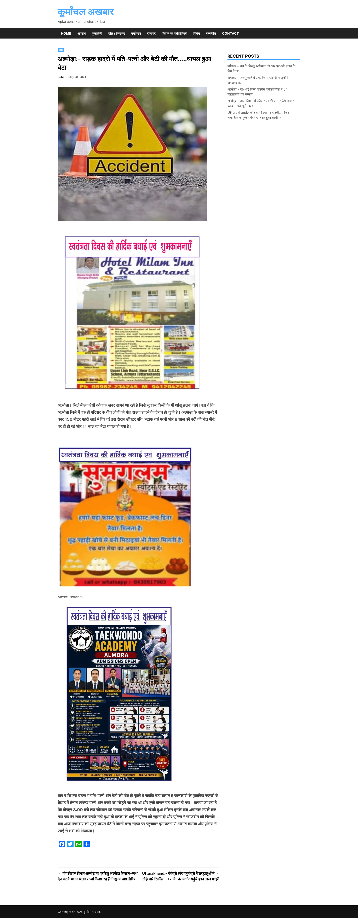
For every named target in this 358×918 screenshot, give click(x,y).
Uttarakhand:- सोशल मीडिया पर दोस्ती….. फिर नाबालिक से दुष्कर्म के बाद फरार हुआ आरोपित (258, 115)
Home (66, 33)
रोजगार (151, 33)
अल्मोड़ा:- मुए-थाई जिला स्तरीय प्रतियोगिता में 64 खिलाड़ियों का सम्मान (257, 91)
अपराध (81, 33)
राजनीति (211, 33)
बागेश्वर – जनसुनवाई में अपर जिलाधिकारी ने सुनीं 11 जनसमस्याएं (258, 80)
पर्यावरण (136, 33)
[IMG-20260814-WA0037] (127, 591)
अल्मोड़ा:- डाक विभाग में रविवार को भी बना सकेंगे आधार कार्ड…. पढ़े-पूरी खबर (260, 103)
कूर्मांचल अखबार (86, 11)
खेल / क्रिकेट (116, 33)
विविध (196, 33)
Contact (230, 33)
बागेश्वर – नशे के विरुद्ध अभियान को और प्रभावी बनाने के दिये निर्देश (261, 68)
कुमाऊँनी (97, 33)
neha (61, 77)
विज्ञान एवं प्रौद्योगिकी (174, 33)
